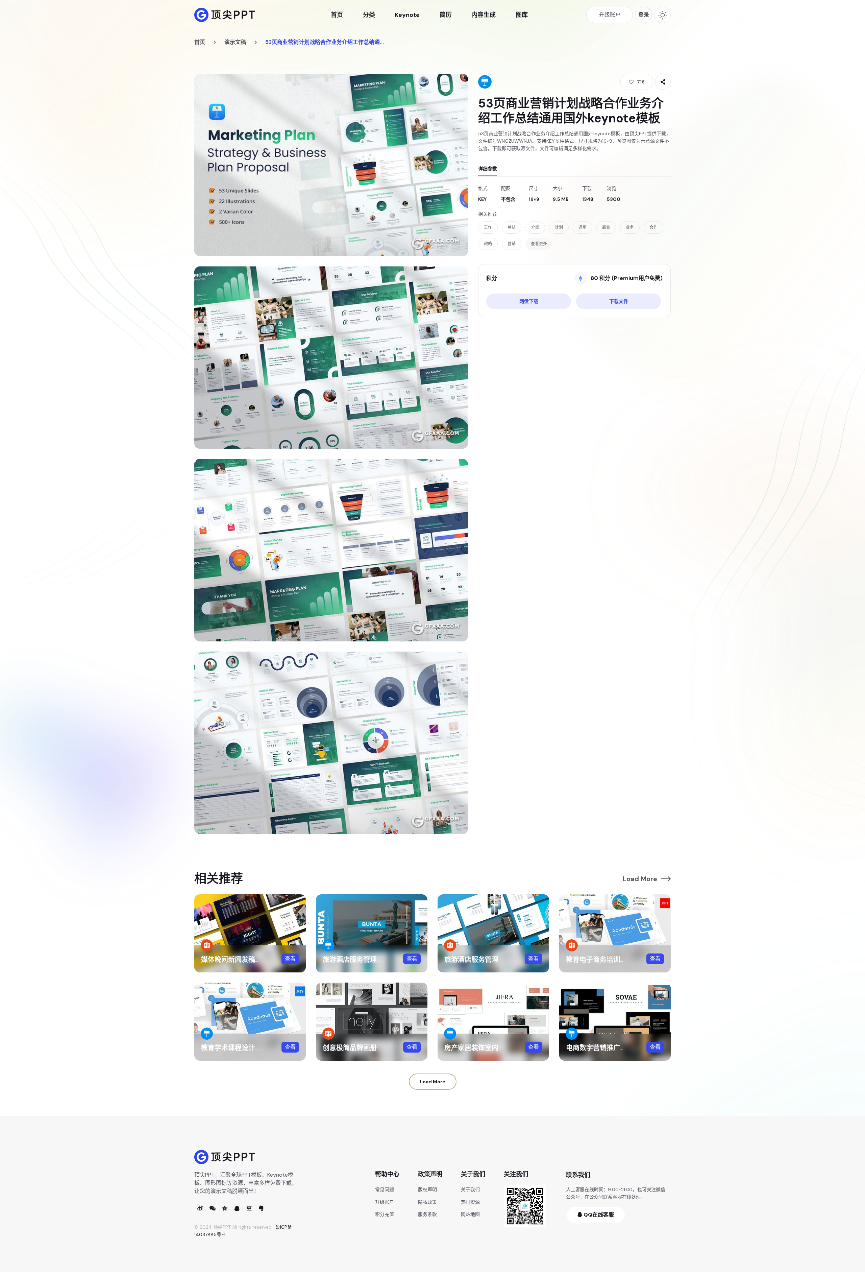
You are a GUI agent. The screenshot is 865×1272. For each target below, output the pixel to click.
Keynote (407, 15)
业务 (630, 227)
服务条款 (427, 1214)
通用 (582, 227)
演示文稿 (235, 42)
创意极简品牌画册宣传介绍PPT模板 (376, 1047)
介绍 (535, 227)
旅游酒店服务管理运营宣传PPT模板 (497, 959)
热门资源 (470, 1202)
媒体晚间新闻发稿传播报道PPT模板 (254, 959)
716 (641, 82)
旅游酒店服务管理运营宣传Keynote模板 (384, 959)
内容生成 (483, 15)
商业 (606, 227)
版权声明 (427, 1189)
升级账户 (384, 1202)
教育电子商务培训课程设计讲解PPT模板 (626, 959)
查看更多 (539, 243)
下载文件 (618, 301)
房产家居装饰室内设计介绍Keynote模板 (505, 1047)
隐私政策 (427, 1202)
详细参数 (487, 169)
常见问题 (384, 1189)
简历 (446, 15)
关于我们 (470, 1189)
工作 (488, 227)
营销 (512, 243)
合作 (653, 227)
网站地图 (470, 1214)
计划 (559, 227)
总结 (512, 227)
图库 (522, 15)
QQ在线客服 (598, 1214)
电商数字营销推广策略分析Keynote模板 (627, 1047)
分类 (369, 15)
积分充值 (384, 1214)
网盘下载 (528, 301)
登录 (643, 14)
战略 (488, 243)
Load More (640, 878)
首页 (337, 15)
